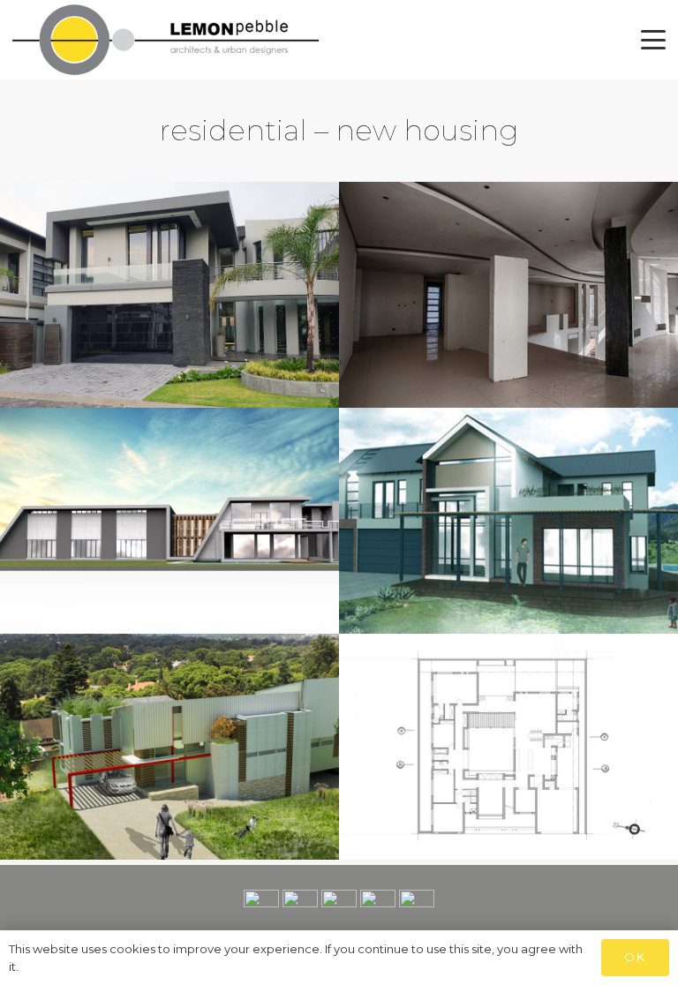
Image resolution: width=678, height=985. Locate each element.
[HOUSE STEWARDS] (508, 747)
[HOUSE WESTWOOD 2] (169, 295)
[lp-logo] (165, 39)
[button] (653, 39)
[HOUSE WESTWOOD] (508, 295)
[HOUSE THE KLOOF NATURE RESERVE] (508, 521)
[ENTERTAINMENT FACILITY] (169, 521)
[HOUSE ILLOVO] (169, 747)
